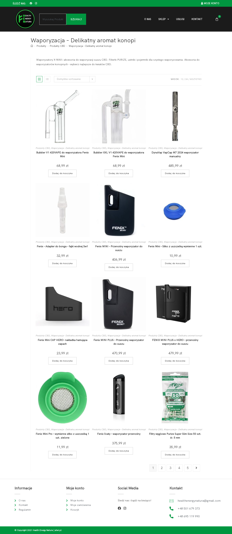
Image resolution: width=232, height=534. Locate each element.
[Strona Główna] (32, 46)
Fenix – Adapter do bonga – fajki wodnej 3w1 (62, 246)
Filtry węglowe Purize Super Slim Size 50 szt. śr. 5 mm (175, 435)
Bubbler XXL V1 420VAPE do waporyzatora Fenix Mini (118, 154)
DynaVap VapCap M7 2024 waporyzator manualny (175, 154)
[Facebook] (31, 3)
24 (186, 79)
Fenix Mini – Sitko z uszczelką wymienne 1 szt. (175, 246)
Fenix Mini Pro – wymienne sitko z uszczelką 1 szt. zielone (62, 435)
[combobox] (52, 19)
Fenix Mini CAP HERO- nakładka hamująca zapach (62, 341)
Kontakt (197, 19)
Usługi (180, 19)
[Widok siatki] (39, 79)
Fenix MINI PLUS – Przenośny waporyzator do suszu (119, 341)
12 (182, 79)
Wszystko (196, 79)
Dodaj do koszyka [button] (62, 173)
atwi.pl (58, 530)
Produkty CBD (43, 148)
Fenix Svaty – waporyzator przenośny (118, 433)
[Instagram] (36, 3)
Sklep (162, 19)
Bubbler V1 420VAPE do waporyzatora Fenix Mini (62, 154)
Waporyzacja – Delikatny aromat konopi (90, 46)
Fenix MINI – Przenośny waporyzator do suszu (118, 248)
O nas (147, 19)
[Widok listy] (47, 79)
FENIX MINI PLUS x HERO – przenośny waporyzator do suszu (175, 341)
